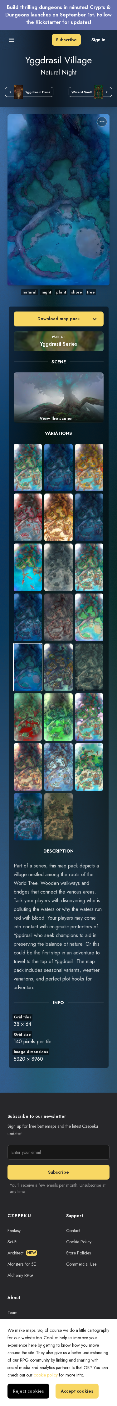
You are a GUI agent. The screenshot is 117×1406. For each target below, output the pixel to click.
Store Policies (78, 1253)
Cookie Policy (78, 1242)
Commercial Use (81, 1264)
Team (12, 1312)
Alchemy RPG (20, 1275)
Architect (21, 1253)
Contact (73, 1230)
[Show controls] (102, 122)
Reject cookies (28, 1391)
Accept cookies (77, 1391)
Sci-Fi (12, 1242)
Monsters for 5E (21, 1264)
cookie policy (46, 1375)
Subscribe (66, 40)
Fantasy (14, 1230)
